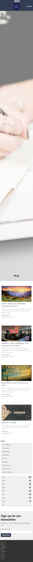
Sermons (3, 551)
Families (3, 548)
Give (2, 558)
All (2, 504)
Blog (2, 555)
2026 (16, 477)
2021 (16, 494)
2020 (16, 498)
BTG (2, 549)
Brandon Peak (6, 468)
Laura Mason (5, 455)
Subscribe (6, 535)
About (2, 544)
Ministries (3, 546)
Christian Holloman (7, 472)
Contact (3, 557)
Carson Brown (6, 465)
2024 (16, 484)
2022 (16, 491)
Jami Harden (6, 451)
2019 (16, 501)
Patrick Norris (6, 448)
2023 (16, 487)
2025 (16, 480)
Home (3, 542)
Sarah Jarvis (5, 462)
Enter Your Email (5, 529)
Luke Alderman (6, 444)
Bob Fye (4, 458)
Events (3, 553)
